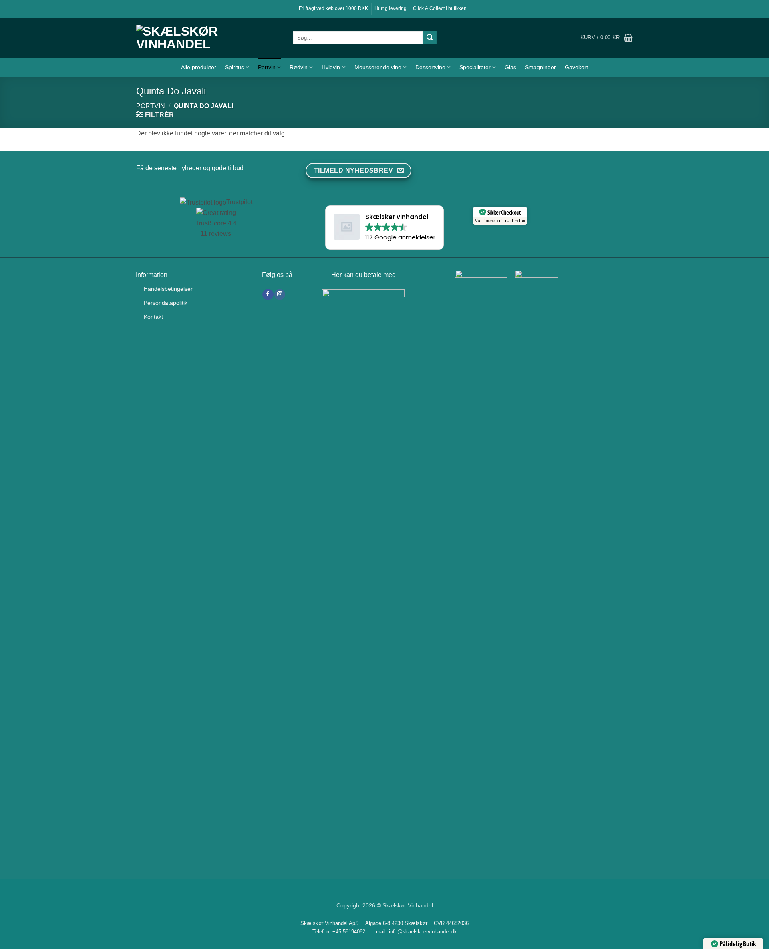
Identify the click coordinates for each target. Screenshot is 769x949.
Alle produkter (198, 67)
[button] (606, 37)
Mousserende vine (377, 67)
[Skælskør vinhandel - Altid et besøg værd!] (208, 37)
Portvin (267, 67)
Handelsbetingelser (168, 289)
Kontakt (153, 317)
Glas (510, 67)
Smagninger (540, 67)
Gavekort (576, 67)
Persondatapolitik (165, 303)
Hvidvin (331, 67)
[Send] (430, 37)
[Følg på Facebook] (267, 294)
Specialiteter (475, 67)
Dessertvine (430, 67)
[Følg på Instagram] (279, 294)
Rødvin (299, 67)
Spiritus (234, 67)
